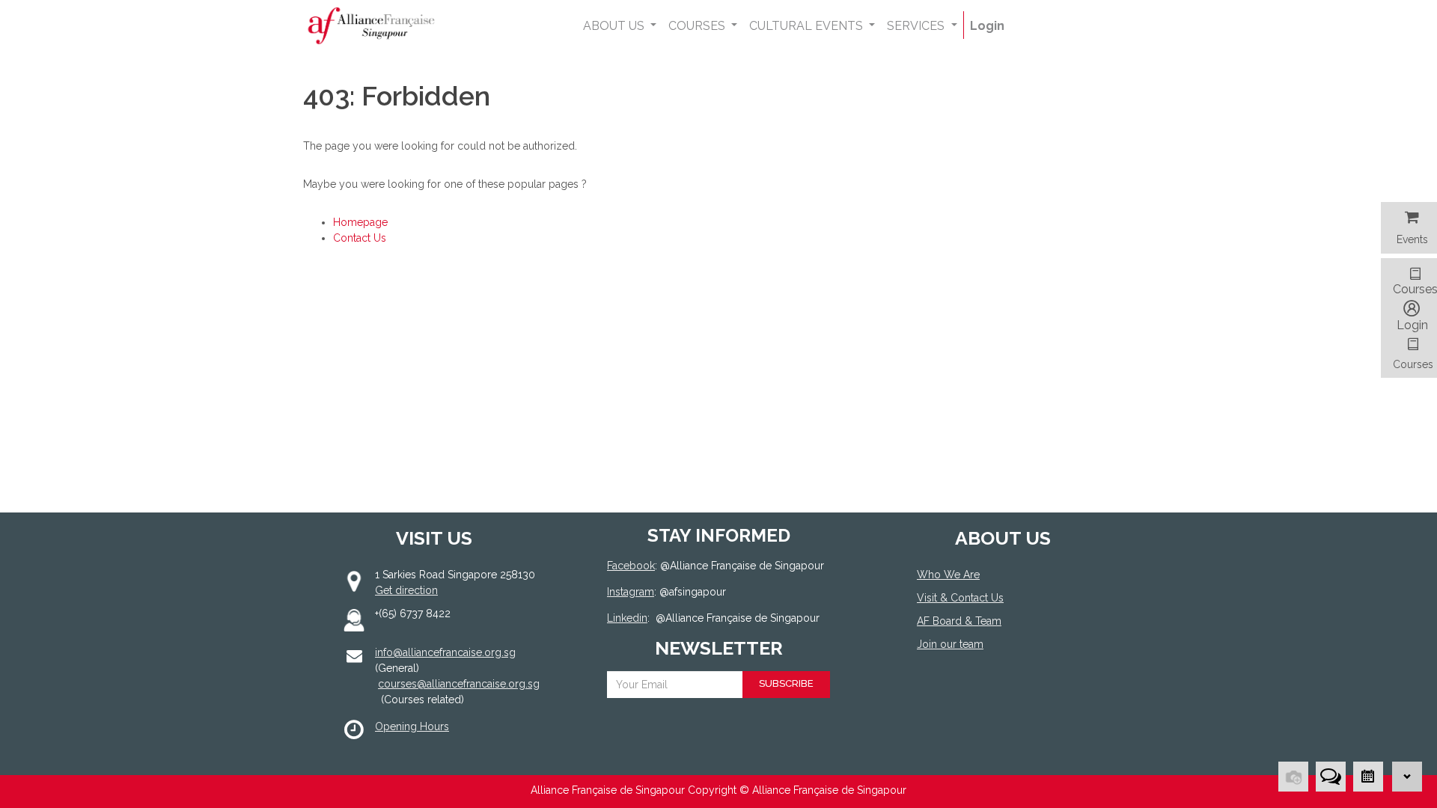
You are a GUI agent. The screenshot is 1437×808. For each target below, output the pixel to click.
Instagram (630, 592)
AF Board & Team (959, 621)
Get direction (406, 590)
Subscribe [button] (786, 683)
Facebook (631, 566)
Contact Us (359, 238)
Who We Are (948, 575)
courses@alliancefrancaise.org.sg (459, 684)
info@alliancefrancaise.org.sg (445, 652)
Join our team (950, 644)
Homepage (360, 222)
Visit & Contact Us (960, 598)
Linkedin (627, 618)
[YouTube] (993, 699)
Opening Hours (412, 726)
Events (1412, 239)
